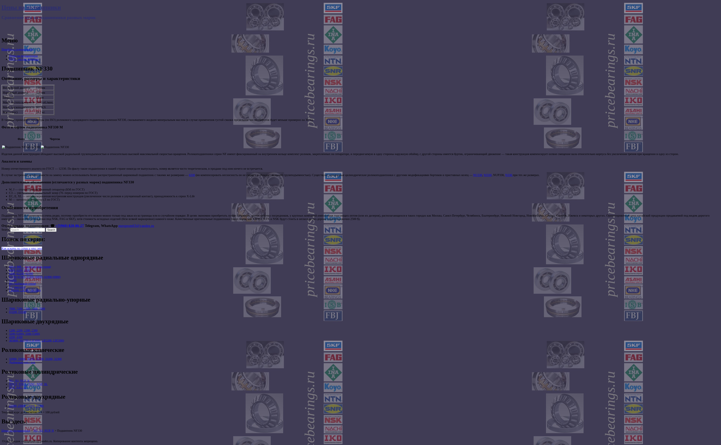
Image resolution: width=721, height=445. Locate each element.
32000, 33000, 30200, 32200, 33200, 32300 (35, 359)
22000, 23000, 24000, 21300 (26, 405)
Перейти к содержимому (17, 49)
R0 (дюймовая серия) (22, 283)
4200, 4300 (16, 337)
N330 (509, 175)
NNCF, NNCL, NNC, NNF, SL (28, 384)
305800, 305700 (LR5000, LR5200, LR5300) (36, 340)
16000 (13, 280)
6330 (192, 175)
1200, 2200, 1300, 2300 (23, 330)
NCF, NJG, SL (18, 387)
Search (6, 229)
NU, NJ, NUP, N (19, 380)
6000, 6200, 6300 (19, 270)
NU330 (477, 175)
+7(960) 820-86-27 (70, 226)
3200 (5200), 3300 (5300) (24, 333)
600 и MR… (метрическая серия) (30, 266)
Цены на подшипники (31, 7)
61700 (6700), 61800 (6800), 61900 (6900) (34, 277)
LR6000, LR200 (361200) (25, 290)
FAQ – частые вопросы (24, 59)
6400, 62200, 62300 (21, 273)
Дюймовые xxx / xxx (22, 362)
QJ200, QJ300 (17, 312)
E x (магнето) (17, 287)
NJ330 (488, 175)
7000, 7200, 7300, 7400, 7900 (27, 308)
